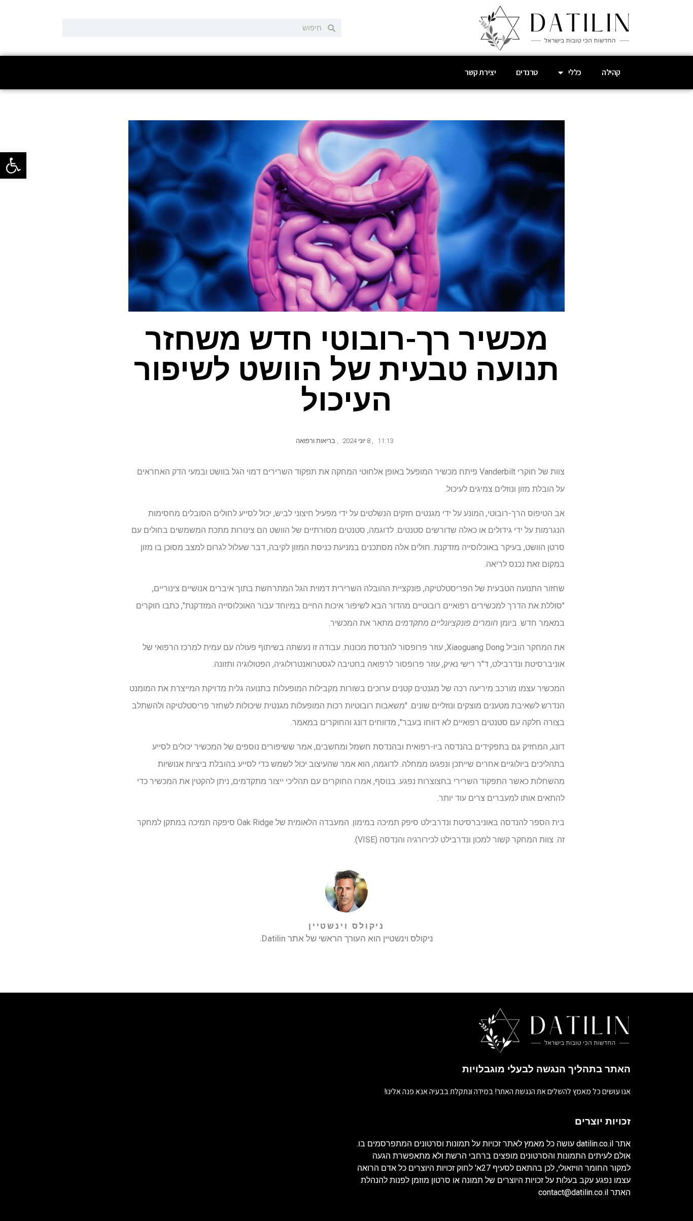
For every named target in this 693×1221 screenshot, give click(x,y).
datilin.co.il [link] (594, 1143)
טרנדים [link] (527, 72)
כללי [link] (574, 72)
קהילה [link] (611, 72)
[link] (13, 165)
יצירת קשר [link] (480, 72)
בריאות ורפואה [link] (315, 441)
